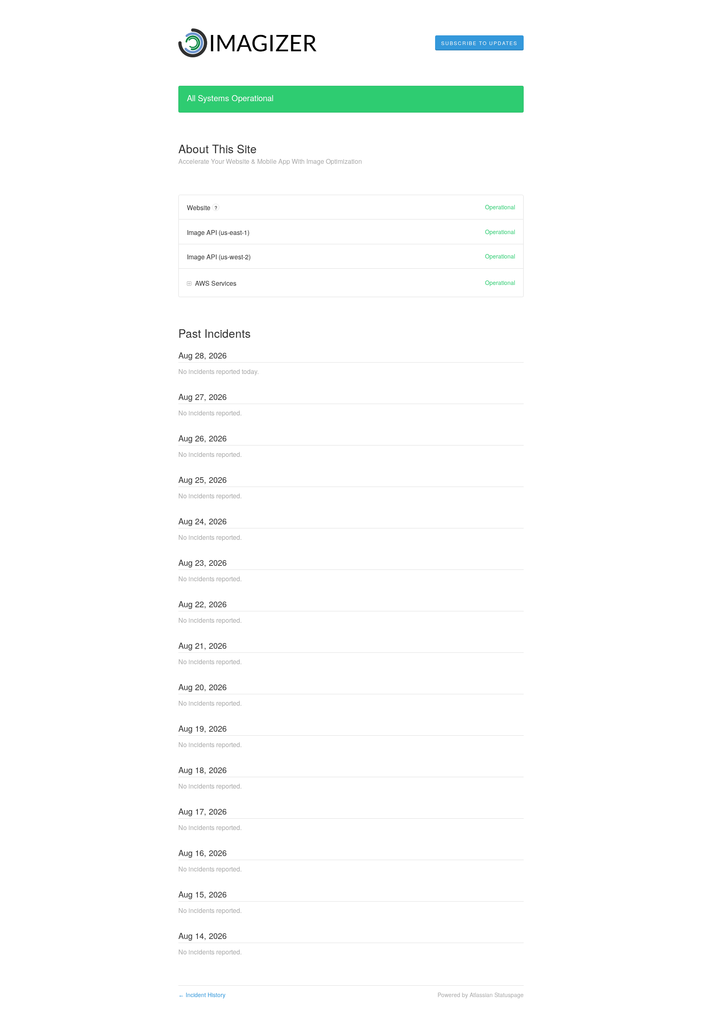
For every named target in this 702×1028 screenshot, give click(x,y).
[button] (479, 43)
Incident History (201, 995)
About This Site (217, 148)
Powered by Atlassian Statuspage (481, 995)
